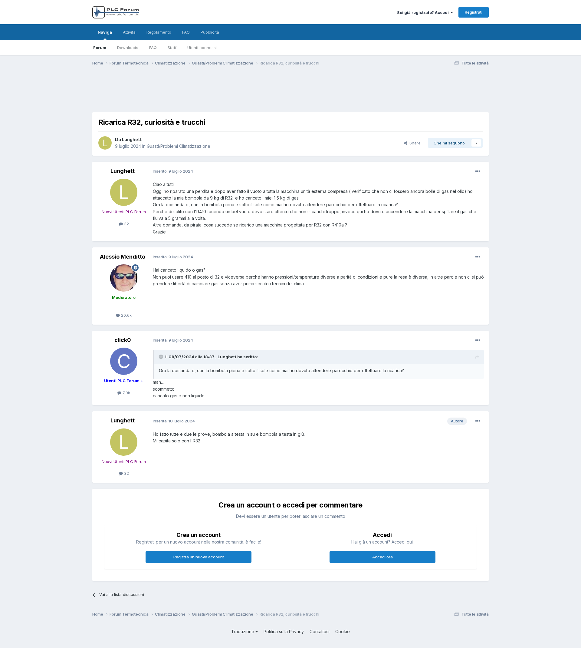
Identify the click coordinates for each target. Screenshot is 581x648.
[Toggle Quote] (161, 356)
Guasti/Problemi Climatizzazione (178, 146)
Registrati (473, 12)
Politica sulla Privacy (284, 631)
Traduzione (243, 631)
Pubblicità (210, 32)
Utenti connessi (202, 47)
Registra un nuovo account (198, 556)
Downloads (127, 47)
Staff (172, 47)
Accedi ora (382, 556)
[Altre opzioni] (478, 171)
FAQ (153, 47)
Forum (99, 47)
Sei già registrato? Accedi (424, 12)
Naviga (105, 32)
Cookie (342, 631)
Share (414, 143)
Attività (129, 32)
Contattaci (320, 631)
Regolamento (158, 32)
